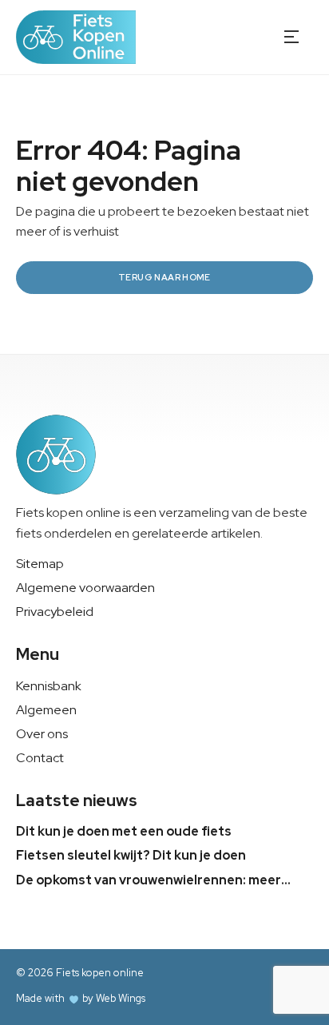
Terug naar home (164, 277)
